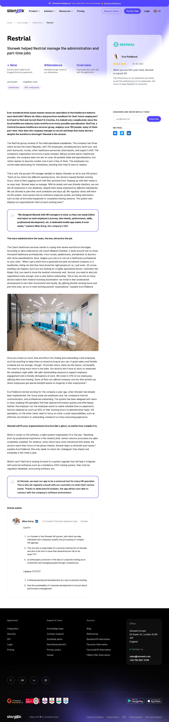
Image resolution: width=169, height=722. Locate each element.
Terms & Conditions (95, 717)
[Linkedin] (34, 680)
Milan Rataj (28, 521)
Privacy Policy (113, 717)
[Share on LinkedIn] (129, 133)
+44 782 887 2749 (139, 660)
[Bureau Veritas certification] (33, 701)
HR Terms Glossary (153, 717)
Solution (48, 11)
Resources (65, 11)
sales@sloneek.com (140, 656)
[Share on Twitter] (122, 133)
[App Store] (154, 701)
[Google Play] (135, 701)
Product (33, 11)
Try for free (132, 11)
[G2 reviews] (15, 701)
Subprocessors (135, 717)
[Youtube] (22, 680)
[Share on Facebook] (115, 133)
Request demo (111, 11)
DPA (124, 717)
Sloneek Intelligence (112, 3)
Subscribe (154, 119)
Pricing (80, 11)
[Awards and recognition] (55, 701)
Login (147, 11)
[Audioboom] (45, 680)
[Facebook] (11, 680)
